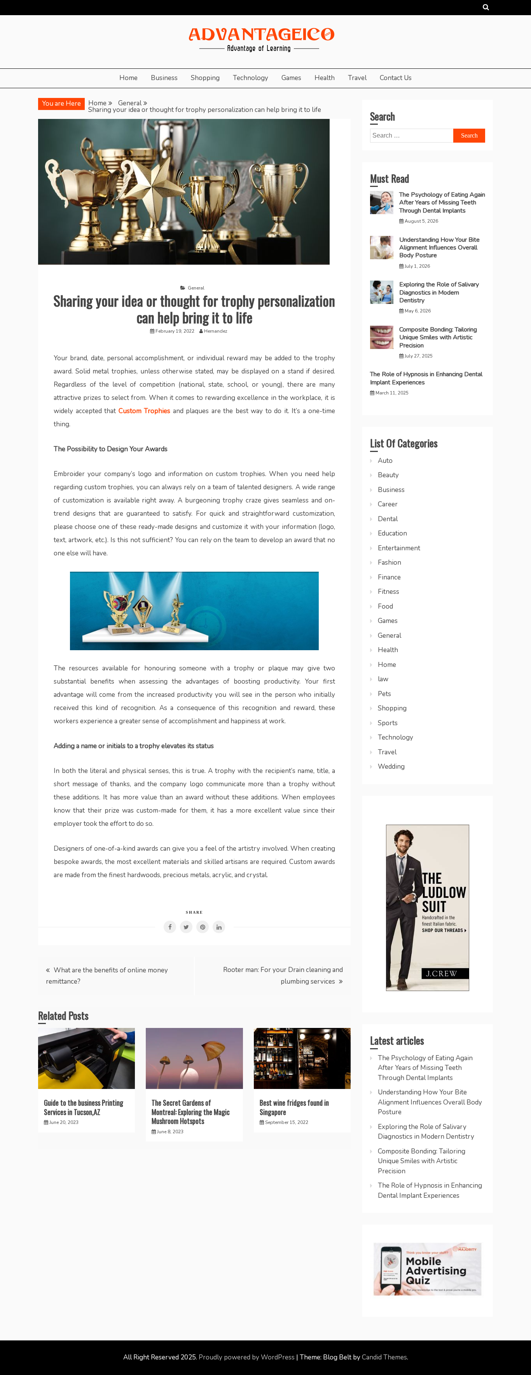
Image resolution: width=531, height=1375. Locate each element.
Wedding (391, 766)
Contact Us (396, 77)
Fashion (389, 562)
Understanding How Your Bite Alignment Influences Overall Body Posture (439, 248)
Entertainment (399, 548)
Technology (250, 77)
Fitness (388, 591)
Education (392, 533)
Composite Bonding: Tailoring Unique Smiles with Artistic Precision (438, 337)
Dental (388, 519)
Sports (388, 723)
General (196, 288)
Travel (357, 77)
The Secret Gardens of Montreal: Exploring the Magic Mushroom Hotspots (191, 1112)
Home (128, 77)
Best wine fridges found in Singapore (294, 1107)
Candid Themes (384, 1357)
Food (385, 606)
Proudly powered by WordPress (247, 1357)
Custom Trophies (145, 411)
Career (388, 504)
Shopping (205, 77)
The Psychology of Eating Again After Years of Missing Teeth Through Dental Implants (442, 202)
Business (164, 77)
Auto (385, 460)
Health (324, 77)
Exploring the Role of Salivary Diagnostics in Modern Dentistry (439, 292)
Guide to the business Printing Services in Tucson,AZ (83, 1107)
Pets (384, 693)
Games (291, 77)
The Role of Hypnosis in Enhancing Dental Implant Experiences (426, 378)
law (383, 679)
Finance (389, 577)
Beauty (388, 475)
